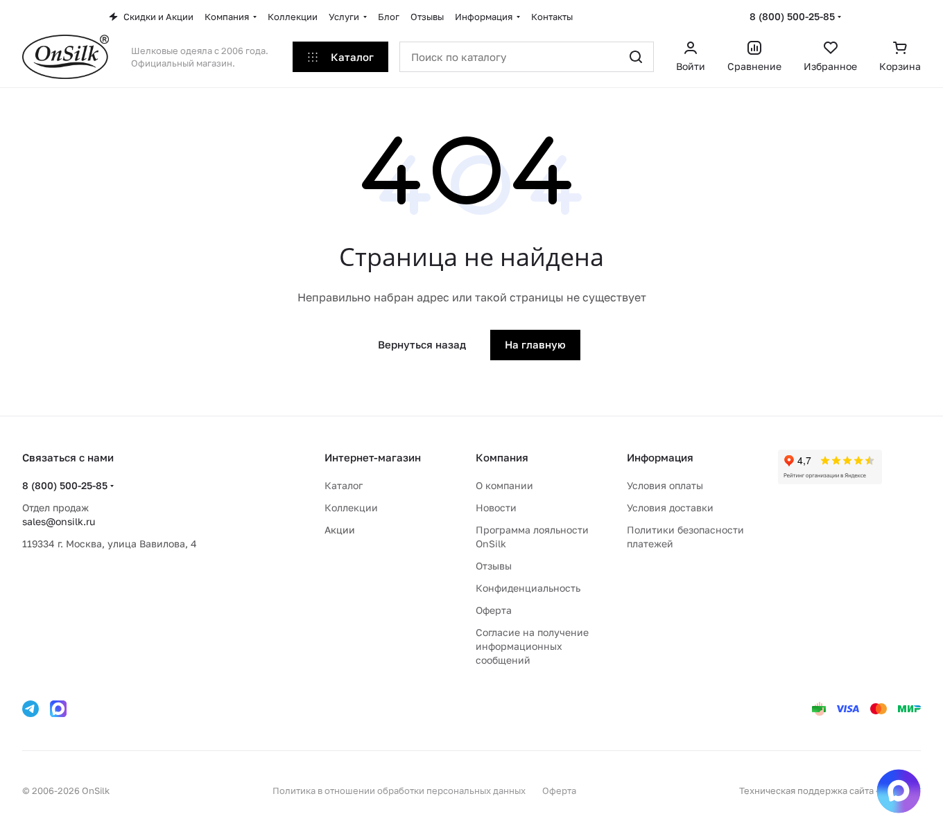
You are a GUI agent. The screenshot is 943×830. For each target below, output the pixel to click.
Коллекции (351, 507)
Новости (496, 507)
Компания (502, 457)
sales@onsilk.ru (58, 521)
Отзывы (494, 566)
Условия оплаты (665, 485)
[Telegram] (30, 708)
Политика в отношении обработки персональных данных (399, 790)
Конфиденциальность (528, 588)
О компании (504, 485)
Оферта (494, 610)
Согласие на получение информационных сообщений (532, 646)
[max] (58, 708)
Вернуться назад (422, 344)
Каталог (344, 485)
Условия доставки (670, 507)
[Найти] (635, 56)
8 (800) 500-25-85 (792, 16)
